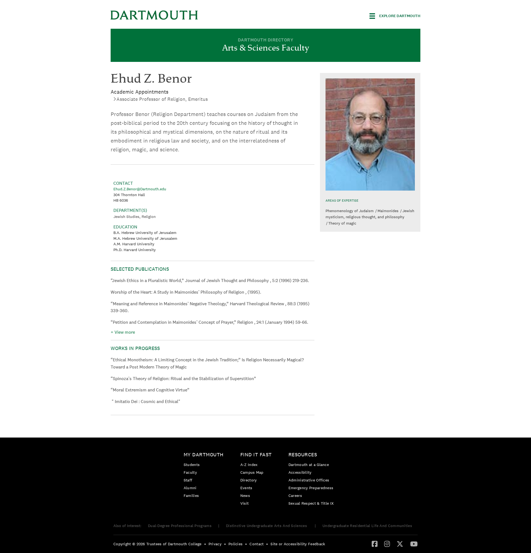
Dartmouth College (154, 15)
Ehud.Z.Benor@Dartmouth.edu (139, 188)
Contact (256, 543)
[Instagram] (387, 543)
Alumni (190, 487)
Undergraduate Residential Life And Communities (367, 525)
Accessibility (300, 472)
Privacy (215, 543)
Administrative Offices (308, 480)
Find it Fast (256, 454)
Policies (235, 543)
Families (191, 495)
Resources (302, 454)
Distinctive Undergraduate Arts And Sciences (267, 525)
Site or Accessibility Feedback (297, 543)
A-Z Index (249, 464)
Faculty (190, 472)
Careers (295, 495)
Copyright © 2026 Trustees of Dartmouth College (157, 543)
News (245, 495)
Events (246, 487)
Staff (188, 480)
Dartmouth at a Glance (308, 464)
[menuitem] (205, 476)
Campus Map (252, 472)
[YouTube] (414, 543)
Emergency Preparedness (311, 487)
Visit (244, 503)
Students (192, 464)
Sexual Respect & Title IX (311, 503)
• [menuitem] (205, 543)
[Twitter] (400, 543)
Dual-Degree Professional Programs (180, 525)
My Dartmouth (204, 454)
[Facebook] (375, 543)
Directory (248, 480)
